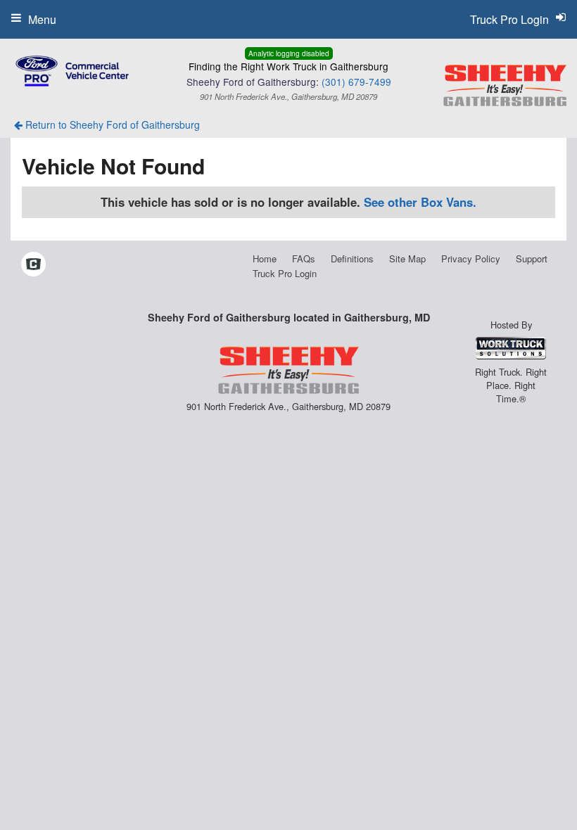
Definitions (352, 258)
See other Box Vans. (420, 201)
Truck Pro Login (285, 273)
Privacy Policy (470, 258)
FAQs (303, 258)
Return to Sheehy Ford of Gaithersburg (111, 124)
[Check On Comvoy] (33, 264)
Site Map (407, 258)
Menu (42, 19)
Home (265, 258)
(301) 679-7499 (356, 82)
